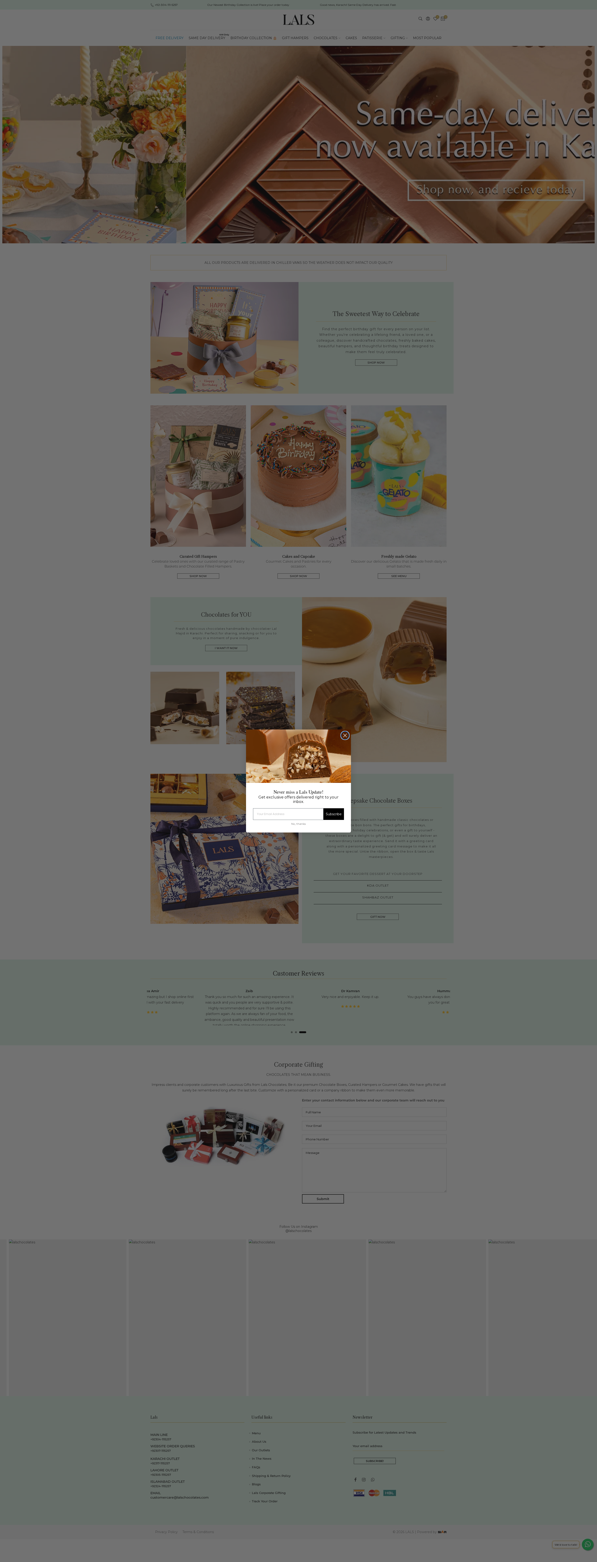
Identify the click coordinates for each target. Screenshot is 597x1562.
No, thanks (298, 824)
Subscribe (334, 814)
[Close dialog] (345, 735)
